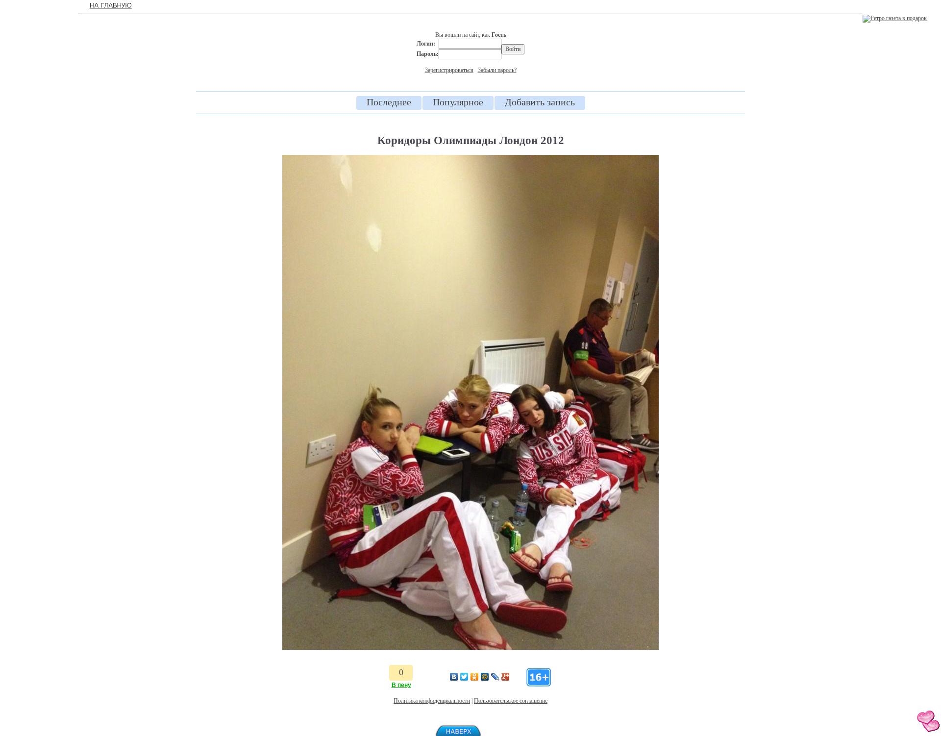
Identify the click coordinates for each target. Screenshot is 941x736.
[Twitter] (464, 676)
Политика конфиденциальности (432, 700)
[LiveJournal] (495, 676)
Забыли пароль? (497, 70)
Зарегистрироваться (449, 70)
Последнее (389, 102)
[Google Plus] (505, 676)
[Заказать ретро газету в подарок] (895, 18)
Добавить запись (540, 102)
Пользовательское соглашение (510, 700)
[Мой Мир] (485, 676)
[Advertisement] (39, 162)
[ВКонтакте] (454, 676)
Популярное (458, 102)
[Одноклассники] (475, 676)
